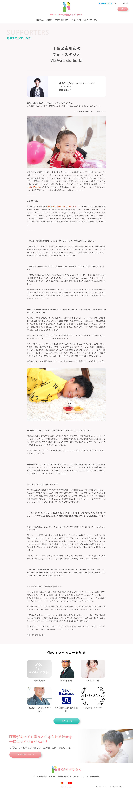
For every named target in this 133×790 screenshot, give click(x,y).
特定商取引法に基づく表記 (116, 786)
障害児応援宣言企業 (61, 20)
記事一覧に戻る (67, 721)
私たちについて (76, 20)
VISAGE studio (34, 187)
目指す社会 (40, 20)
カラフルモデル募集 (90, 20)
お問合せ (123, 9)
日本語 (116, 3)
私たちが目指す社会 (40, 776)
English (125, 3)
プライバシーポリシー (102, 786)
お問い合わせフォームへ (26, 754)
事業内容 (49, 20)
